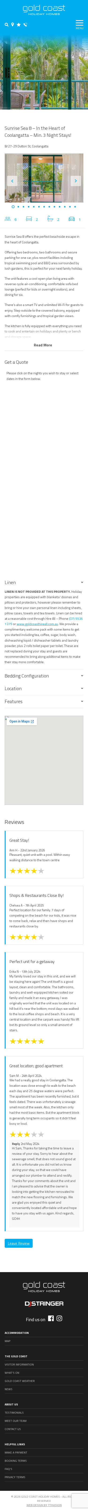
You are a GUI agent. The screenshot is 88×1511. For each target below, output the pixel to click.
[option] (44, 178)
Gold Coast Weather (20, 1381)
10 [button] (59, 206)
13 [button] (75, 206)
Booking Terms (16, 1460)
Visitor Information (19, 1364)
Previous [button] (12, 181)
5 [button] (33, 206)
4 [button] (28, 206)
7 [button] (44, 206)
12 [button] (70, 206)
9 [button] (54, 206)
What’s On (12, 1372)
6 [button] (39, 206)
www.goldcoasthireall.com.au (37, 623)
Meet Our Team (16, 1421)
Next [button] (76, 181)
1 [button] (13, 206)
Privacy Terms (15, 1477)
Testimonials (14, 1412)
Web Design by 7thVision (44, 1505)
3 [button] (23, 206)
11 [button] (64, 206)
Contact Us (13, 1429)
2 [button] (18, 206)
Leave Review (19, 1243)
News (8, 1389)
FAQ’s (8, 1469)
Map (7, 1341)
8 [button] (49, 206)
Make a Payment (16, 1452)
